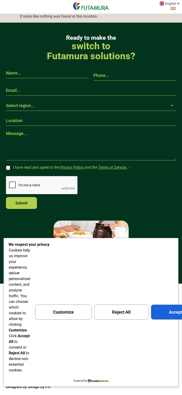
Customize (63, 312)
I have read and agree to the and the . (72, 167)
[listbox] (91, 105)
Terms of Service (112, 167)
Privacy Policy (72, 167)
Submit (21, 203)
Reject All (121, 312)
